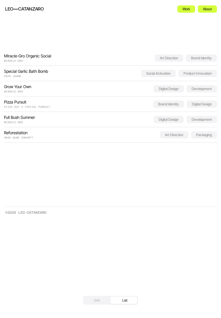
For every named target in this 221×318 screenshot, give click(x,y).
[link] (24, 9)
